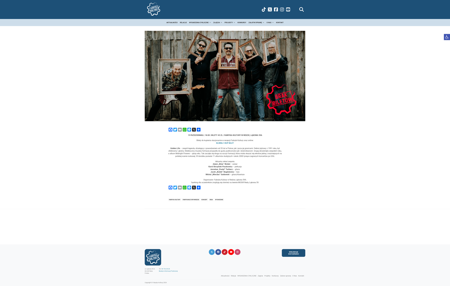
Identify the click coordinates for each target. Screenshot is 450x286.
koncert (204, 199)
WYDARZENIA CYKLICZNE (199, 22)
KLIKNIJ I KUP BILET (225, 143)
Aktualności (172, 22)
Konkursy (242, 22)
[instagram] (237, 252)
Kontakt (280, 22)
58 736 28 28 (165, 269)
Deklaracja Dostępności (293, 253)
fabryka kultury (174, 199)
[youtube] (231, 252)
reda (211, 199)
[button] (447, 37)
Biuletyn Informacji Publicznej (168, 271)
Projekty (229, 22)
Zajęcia (216, 22)
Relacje (183, 22)
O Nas (269, 22)
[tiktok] (225, 252)
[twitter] (212, 252)
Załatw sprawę (255, 22)
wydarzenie (219, 199)
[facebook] (218, 252)
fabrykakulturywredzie (191, 199)
